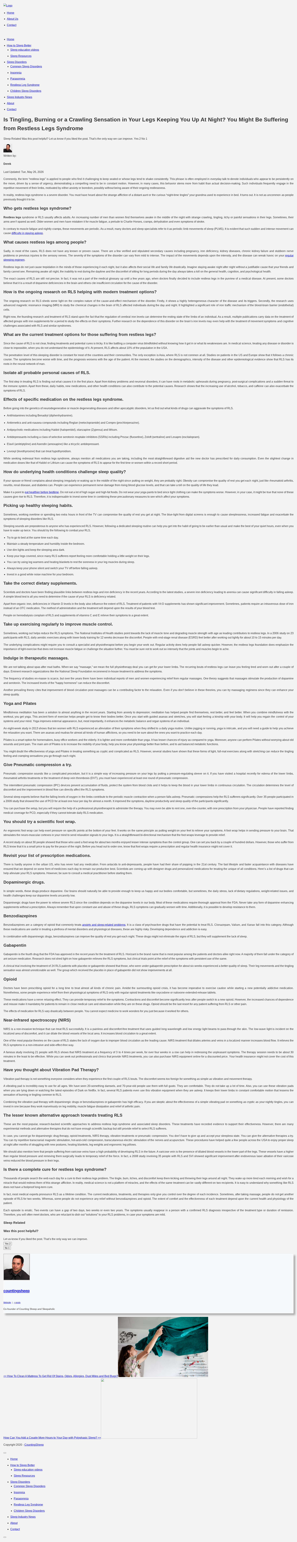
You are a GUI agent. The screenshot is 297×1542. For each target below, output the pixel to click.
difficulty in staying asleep (27, 233)
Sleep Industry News (19, 97)
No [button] (7, 1248)
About (10, 103)
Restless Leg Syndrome (25, 84)
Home (10, 12)
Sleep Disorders (17, 62)
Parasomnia (17, 78)
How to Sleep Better (19, 45)
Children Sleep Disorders (25, 90)
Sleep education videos (24, 49)
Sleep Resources (20, 56)
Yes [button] (7, 1243)
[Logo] (7, 5)
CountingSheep (34, 1444)
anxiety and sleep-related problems (103, 924)
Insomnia (15, 72)
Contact (11, 25)
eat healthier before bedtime (42, 492)
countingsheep (16, 1291)
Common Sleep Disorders (26, 66)
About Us (12, 18)
